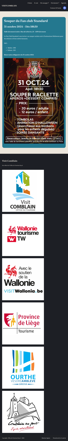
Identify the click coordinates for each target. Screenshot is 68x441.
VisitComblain (9, 6)
